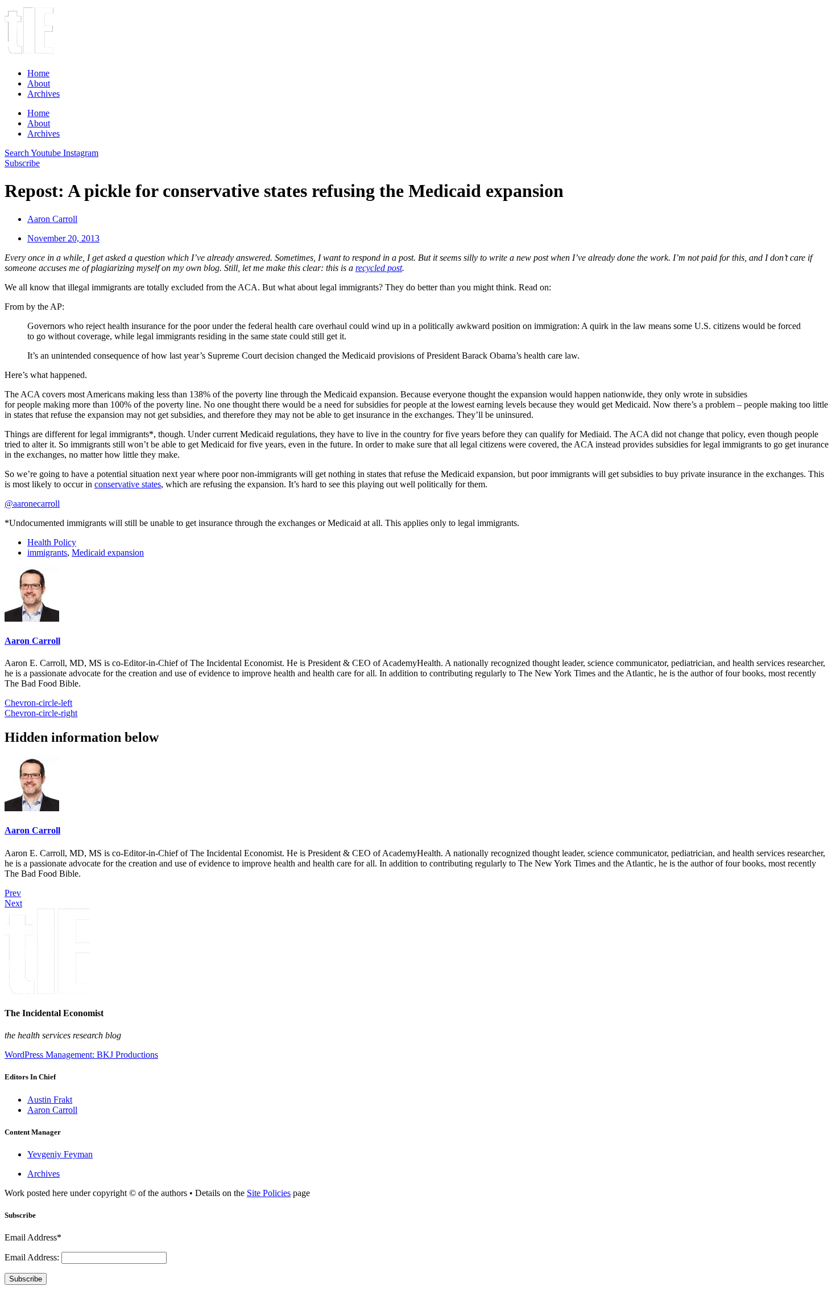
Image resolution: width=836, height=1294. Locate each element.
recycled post (378, 268)
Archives (43, 93)
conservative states (127, 484)
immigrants (47, 552)
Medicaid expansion (108, 552)
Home (38, 73)
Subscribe (25, 1279)
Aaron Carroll (32, 641)
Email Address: (33, 1257)
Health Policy (51, 542)
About (38, 83)
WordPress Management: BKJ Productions (81, 1054)
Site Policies (269, 1193)
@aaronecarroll (32, 503)
